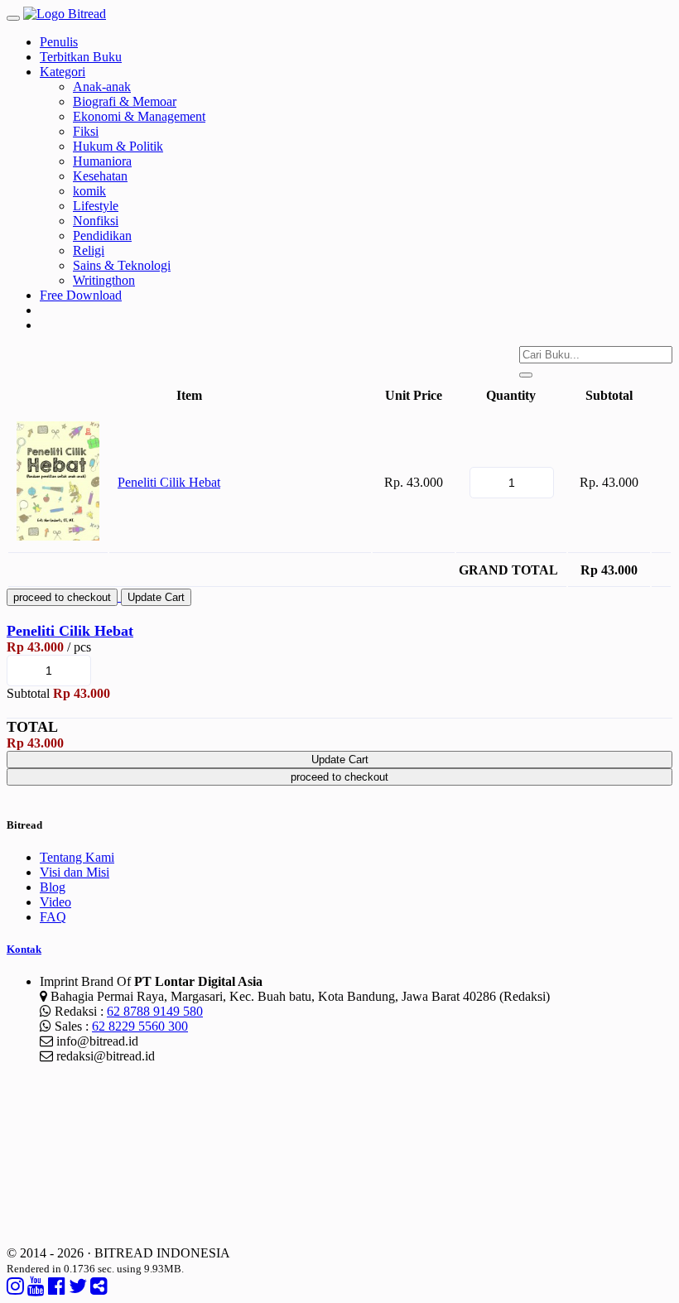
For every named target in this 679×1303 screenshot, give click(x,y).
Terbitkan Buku (81, 57)
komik (89, 191)
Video (55, 902)
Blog (52, 887)
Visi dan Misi (74, 872)
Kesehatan (100, 176)
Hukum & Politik (118, 146)
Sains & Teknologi (122, 265)
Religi (88, 250)
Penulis (59, 42)
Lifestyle (95, 206)
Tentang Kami (77, 857)
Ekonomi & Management (139, 116)
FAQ (53, 917)
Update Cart (156, 597)
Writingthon (104, 280)
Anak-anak (102, 86)
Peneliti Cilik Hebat (169, 482)
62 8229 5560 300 (140, 1026)
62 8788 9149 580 (155, 1011)
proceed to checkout (62, 597)
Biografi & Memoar (124, 101)
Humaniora (102, 161)
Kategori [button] (62, 72)
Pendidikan (102, 235)
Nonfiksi (95, 221)
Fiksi (86, 131)
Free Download (81, 295)
